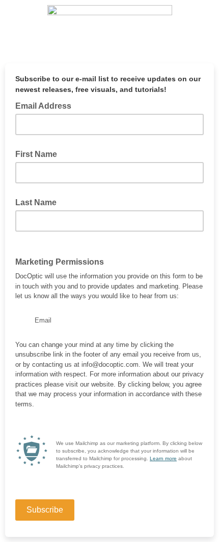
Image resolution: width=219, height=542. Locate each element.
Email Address (46, 105)
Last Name (36, 202)
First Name (36, 154)
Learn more (163, 458)
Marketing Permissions (59, 262)
